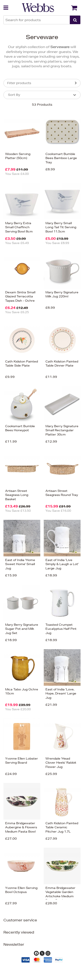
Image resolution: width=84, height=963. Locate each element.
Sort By (14, 95)
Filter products (19, 83)
